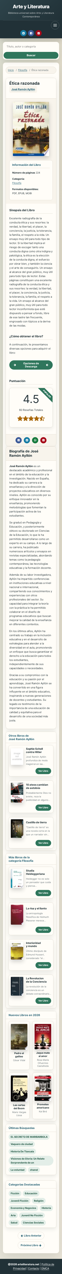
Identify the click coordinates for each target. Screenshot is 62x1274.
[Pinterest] (38, 33)
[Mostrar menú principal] (55, 25)
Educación (31, 1193)
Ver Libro (43, 770)
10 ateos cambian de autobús (37, 786)
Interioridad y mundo (33, 944)
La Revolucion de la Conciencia (36, 980)
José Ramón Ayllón (23, 89)
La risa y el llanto (36, 908)
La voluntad (17, 1169)
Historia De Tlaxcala (22, 1151)
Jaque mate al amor (43, 1054)
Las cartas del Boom (19, 1107)
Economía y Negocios (23, 1207)
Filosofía (22, 70)
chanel (34, 1169)
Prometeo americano (43, 1106)
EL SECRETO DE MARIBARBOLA (29, 1136)
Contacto (33, 1268)
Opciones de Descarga (31, 365)
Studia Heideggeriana (35, 872)
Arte (13, 1215)
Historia (46, 1207)
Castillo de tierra (36, 822)
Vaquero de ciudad (22, 1144)
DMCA (45, 1268)
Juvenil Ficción (19, 1200)
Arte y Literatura (31, 6)
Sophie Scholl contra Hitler (34, 750)
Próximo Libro (29, 1245)
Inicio (11, 70)
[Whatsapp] (35, 440)
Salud (14, 1222)
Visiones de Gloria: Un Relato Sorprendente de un (28, 1160)
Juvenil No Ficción (32, 1215)
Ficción (15, 1193)
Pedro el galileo (19, 1055)
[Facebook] (31, 33)
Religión (39, 1200)
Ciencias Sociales (33, 1222)
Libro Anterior (32, 1235)
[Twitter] (23, 33)
